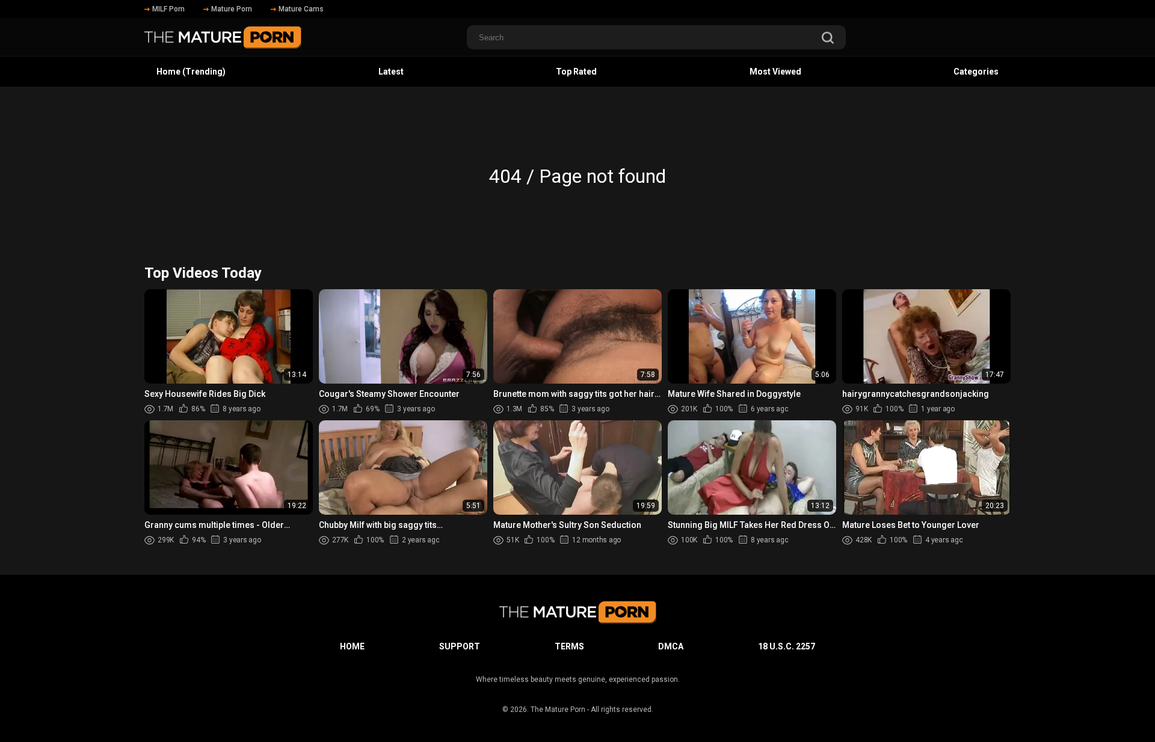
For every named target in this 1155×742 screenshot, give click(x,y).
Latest (391, 71)
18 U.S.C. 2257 (786, 646)
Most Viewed (775, 71)
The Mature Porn (558, 709)
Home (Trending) (191, 71)
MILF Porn (168, 9)
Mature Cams (301, 9)
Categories (976, 71)
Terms (569, 646)
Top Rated (576, 71)
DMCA (670, 646)
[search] (828, 39)
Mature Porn (231, 9)
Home (352, 646)
